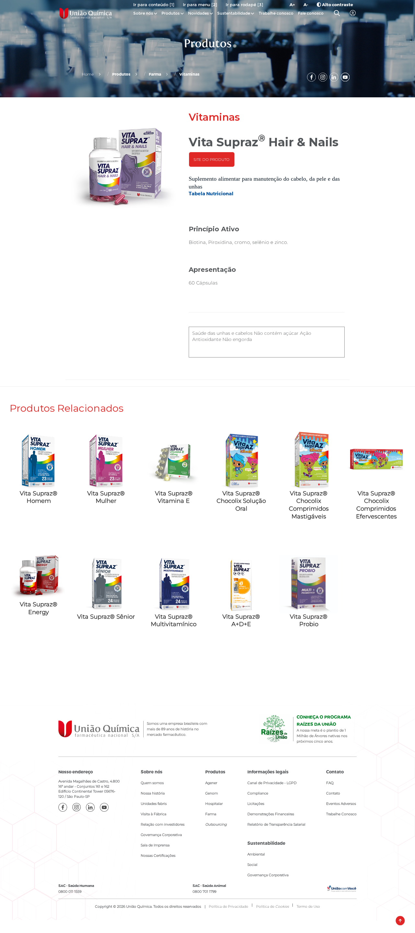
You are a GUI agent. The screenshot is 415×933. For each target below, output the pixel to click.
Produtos (170, 13)
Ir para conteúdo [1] (153, 4)
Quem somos (152, 783)
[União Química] (85, 13)
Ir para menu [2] (200, 4)
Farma (155, 74)
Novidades (199, 13)
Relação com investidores (162, 824)
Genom (211, 793)
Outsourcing (216, 824)
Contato (333, 793)
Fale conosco (311, 13)
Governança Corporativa (161, 835)
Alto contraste (337, 4)
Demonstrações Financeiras (270, 814)
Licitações (255, 804)
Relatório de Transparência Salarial (276, 824)
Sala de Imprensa (155, 845)
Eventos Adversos (341, 804)
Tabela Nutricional (211, 193)
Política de (272, 906)
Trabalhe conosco (276, 13)
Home (88, 74)
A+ (292, 4)
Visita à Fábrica (153, 814)
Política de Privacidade (228, 906)
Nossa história (153, 793)
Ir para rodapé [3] (244, 4)
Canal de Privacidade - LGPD (272, 783)
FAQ (330, 783)
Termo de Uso (308, 906)
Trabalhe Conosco (341, 814)
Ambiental (256, 854)
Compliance (257, 793)
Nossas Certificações (158, 856)
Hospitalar (214, 804)
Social (252, 865)
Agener (211, 783)
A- (305, 4)
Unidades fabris (154, 804)
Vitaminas (189, 74)
